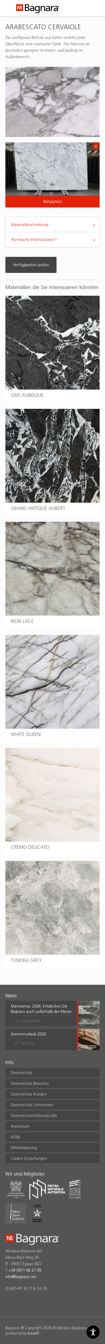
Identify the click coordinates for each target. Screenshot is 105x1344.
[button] (41, 1013)
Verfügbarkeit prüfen (31, 264)
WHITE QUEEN (26, 734)
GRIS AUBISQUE (27, 395)
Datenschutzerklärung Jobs (34, 1115)
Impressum (20, 1126)
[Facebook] (8, 1302)
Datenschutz (21, 1072)
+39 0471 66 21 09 (25, 1270)
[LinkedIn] (29, 1302)
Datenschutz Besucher (30, 1083)
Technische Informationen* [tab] (34, 239)
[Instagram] (19, 1302)
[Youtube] (40, 1302)
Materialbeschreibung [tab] (29, 224)
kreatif (33, 1333)
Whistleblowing (24, 1147)
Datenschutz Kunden (29, 1094)
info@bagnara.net (20, 1276)
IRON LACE (22, 621)
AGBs (15, 1136)
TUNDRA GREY (26, 960)
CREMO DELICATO (30, 847)
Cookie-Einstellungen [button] (29, 1158)
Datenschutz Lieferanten (32, 1104)
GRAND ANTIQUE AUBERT (38, 508)
